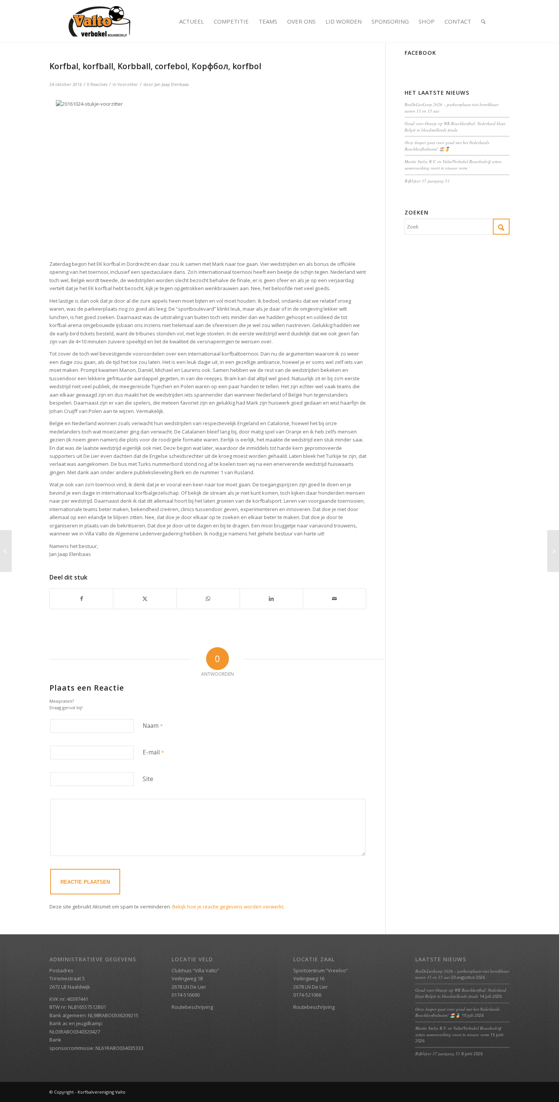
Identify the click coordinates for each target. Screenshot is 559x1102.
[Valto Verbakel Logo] (99, 21)
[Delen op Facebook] (81, 598)
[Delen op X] (144, 598)
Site (148, 779)
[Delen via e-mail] (334, 598)
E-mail (153, 752)
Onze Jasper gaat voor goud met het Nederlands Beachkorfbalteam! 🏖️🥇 (447, 146)
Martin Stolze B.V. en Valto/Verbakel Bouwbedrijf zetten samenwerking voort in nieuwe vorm (453, 165)
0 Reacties (97, 84)
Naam (153, 725)
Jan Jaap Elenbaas (171, 84)
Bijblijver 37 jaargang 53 (427, 181)
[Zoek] (483, 21)
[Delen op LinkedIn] (271, 598)
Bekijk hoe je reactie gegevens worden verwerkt (227, 906)
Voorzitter (128, 84)
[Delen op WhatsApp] (208, 598)
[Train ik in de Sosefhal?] (6, 551)
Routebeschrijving (192, 1007)
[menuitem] (191, 21)
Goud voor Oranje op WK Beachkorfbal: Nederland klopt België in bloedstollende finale (455, 127)
